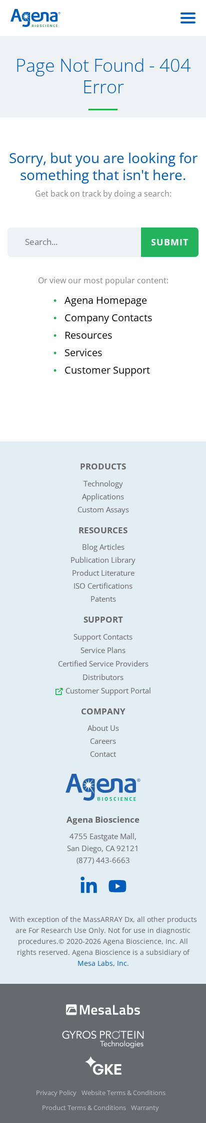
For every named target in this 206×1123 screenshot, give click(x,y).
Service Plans (103, 650)
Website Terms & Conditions (124, 1092)
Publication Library (103, 560)
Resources (88, 335)
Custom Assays (103, 509)
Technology (103, 483)
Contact (103, 754)
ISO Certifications (103, 586)
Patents (103, 599)
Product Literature (103, 573)
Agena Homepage (105, 300)
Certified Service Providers (103, 664)
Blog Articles (103, 547)
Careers (103, 741)
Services (83, 352)
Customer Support (107, 370)
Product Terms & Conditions (84, 1107)
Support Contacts (103, 637)
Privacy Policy (56, 1092)
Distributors (103, 677)
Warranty (145, 1107)
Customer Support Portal (108, 690)
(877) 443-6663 (103, 860)
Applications (103, 496)
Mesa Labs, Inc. (103, 963)
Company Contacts (108, 317)
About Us (103, 728)
